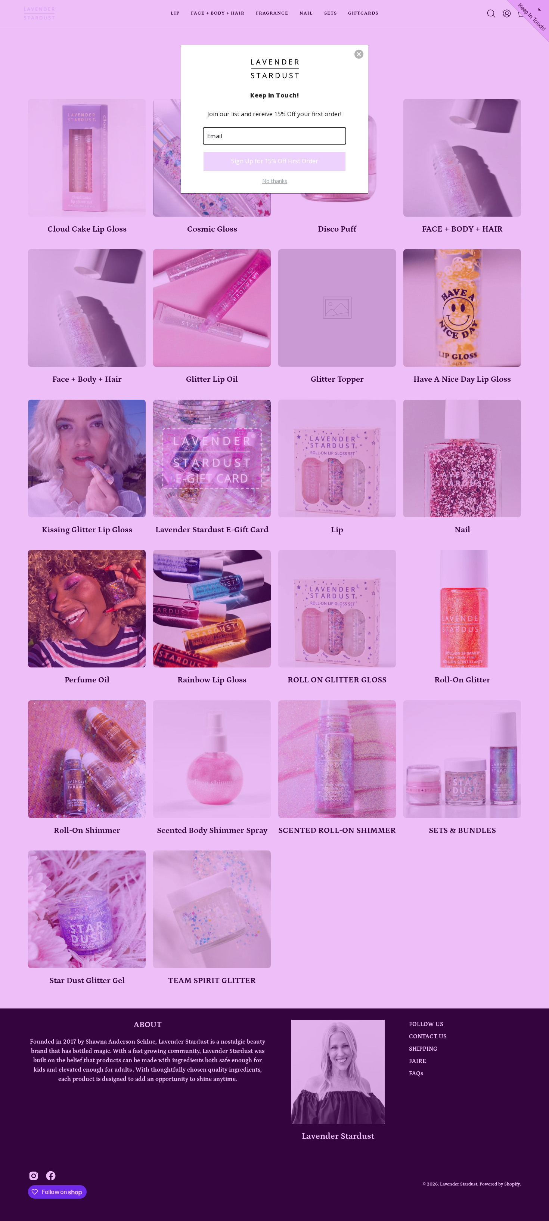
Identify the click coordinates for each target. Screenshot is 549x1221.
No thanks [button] (274, 180)
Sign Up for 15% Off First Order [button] (274, 161)
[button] (358, 54)
